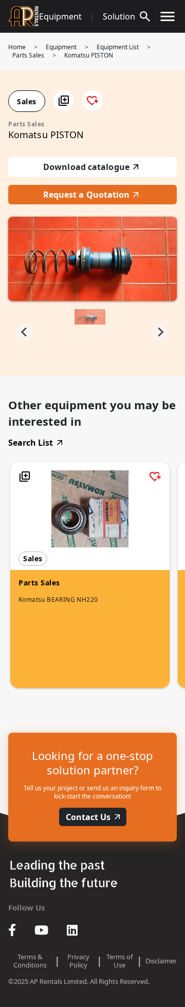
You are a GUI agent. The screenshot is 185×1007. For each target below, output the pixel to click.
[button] (63, 100)
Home (17, 47)
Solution (119, 16)
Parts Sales (28, 55)
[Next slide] (160, 332)
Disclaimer (161, 961)
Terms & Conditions (30, 961)
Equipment (60, 16)
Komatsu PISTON (88, 55)
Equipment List (118, 47)
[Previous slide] (24, 332)
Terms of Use (119, 961)
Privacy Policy (78, 961)
